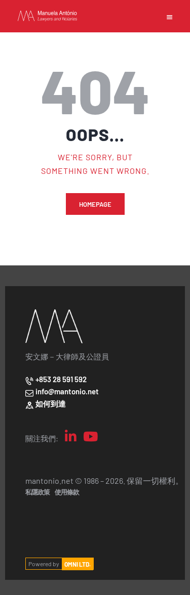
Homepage (95, 204)
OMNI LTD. (77, 564)
